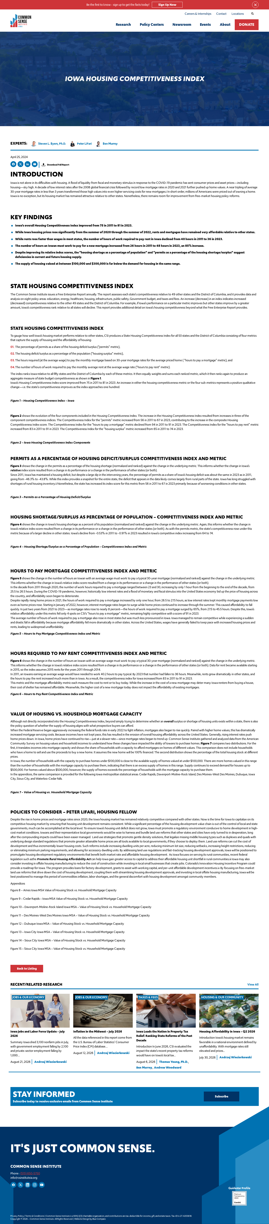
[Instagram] (35, 1185)
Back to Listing (27, 968)
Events (205, 24)
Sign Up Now (167, 5)
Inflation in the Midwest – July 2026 (97, 1031)
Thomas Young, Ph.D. (173, 1062)
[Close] (255, 5)
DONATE (246, 24)
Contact (221, 14)
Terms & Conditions (34, 1216)
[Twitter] (20, 1185)
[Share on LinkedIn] (28, 164)
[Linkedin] (28, 1185)
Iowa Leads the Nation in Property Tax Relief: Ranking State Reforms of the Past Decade (164, 1035)
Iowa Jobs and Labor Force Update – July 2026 (37, 1033)
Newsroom (182, 24)
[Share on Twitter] (20, 164)
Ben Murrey (144, 1067)
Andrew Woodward (167, 1067)
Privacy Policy (17, 1216)
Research (123, 24)
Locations (238, 14)
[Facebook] (13, 1185)
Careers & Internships (198, 14)
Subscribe (221, 1096)
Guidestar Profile (239, 1188)
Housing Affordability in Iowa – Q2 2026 (227, 1031)
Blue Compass (99, 1219)
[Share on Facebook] (13, 164)
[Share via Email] (35, 164)
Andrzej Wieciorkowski (50, 1062)
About (225, 24)
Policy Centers (152, 24)
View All (253, 984)
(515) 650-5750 (30, 1173)
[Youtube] (42, 1185)
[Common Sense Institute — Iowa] (25, 20)
